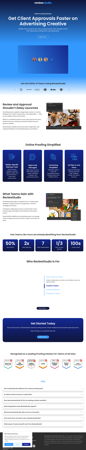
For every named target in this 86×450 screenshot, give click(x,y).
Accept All (26, 444)
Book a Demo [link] (42, 298)
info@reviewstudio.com (30, 431)
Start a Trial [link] (42, 37)
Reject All (17, 444)
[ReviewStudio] (43, 2)
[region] (17, 439)
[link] (43, 21)
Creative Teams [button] (52, 281)
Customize (8, 444)
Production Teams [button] (53, 289)
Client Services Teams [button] (54, 272)
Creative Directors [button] (53, 285)
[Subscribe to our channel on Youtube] (34, 436)
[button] (43, 379)
